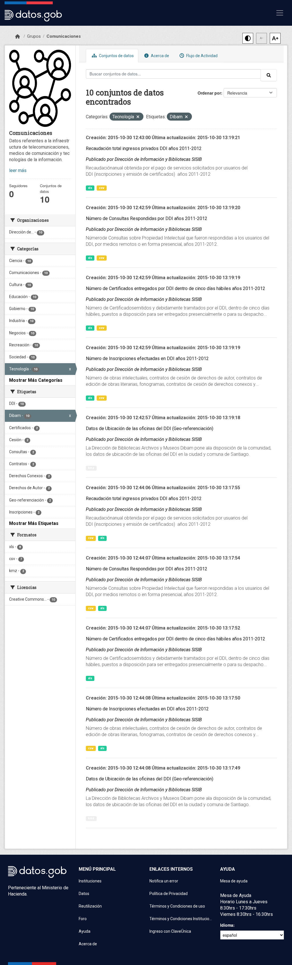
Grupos (34, 36)
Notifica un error (163, 881)
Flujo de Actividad (201, 55)
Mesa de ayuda (234, 881)
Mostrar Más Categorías (35, 380)
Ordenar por (209, 93)
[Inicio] (17, 36)
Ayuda (84, 931)
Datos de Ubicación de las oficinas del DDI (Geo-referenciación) (149, 428)
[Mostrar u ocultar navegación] (279, 13)
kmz (91, 468)
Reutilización (90, 906)
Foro (83, 918)
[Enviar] (268, 75)
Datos (84, 893)
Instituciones (90, 881)
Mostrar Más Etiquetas (33, 523)
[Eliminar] (138, 117)
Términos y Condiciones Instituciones (181, 918)
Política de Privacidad (168, 893)
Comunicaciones (63, 36)
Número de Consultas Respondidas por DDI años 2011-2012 (146, 218)
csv (101, 188)
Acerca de (159, 55)
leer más (18, 170)
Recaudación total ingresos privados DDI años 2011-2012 (144, 148)
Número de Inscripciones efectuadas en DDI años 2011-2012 (147, 358)
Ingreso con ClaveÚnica (170, 931)
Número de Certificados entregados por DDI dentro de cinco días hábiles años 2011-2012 (175, 288)
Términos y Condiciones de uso (177, 906)
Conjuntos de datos (116, 55)
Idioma (226, 925)
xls (90, 188)
